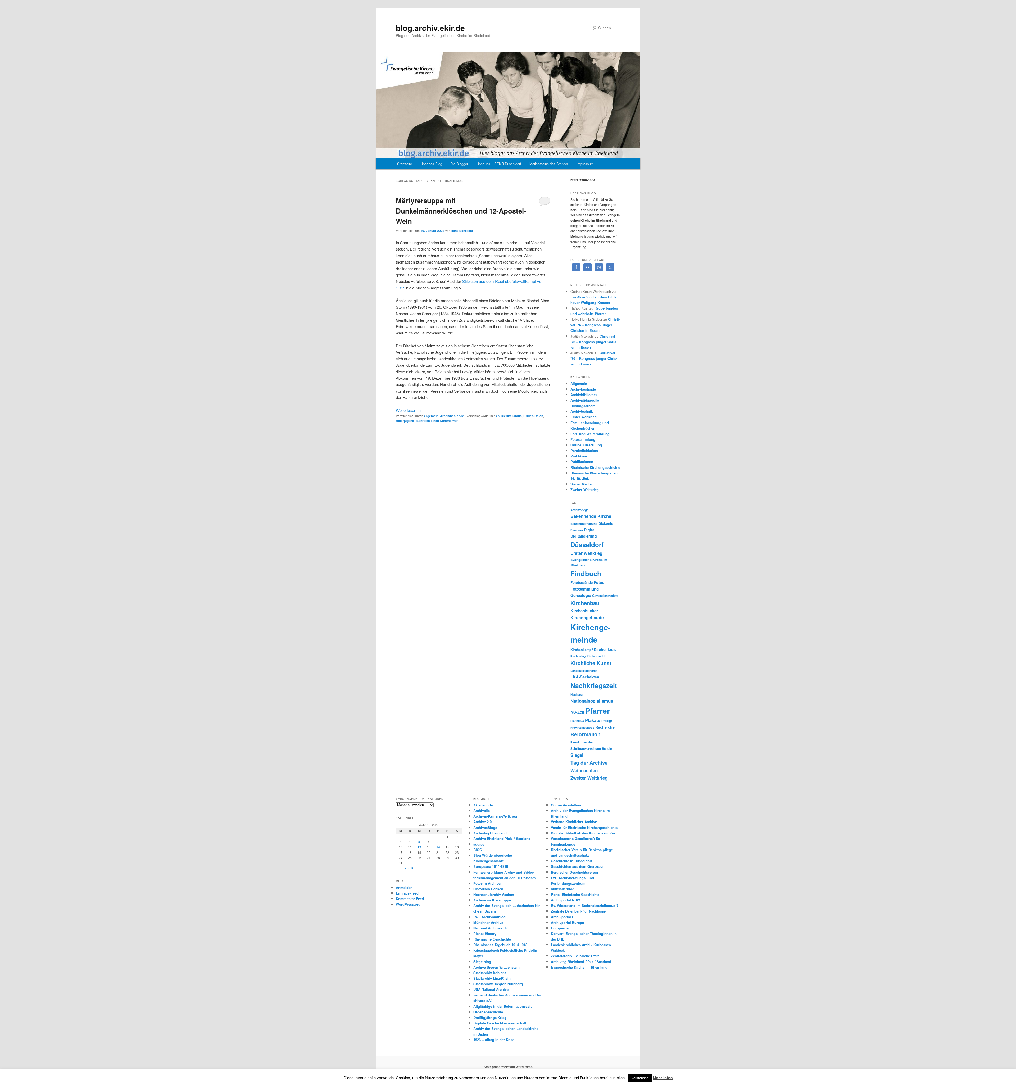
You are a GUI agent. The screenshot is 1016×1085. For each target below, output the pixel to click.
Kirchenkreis (605, 649)
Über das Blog (431, 163)
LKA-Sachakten (584, 677)
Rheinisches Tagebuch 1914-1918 (500, 944)
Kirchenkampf (581, 649)
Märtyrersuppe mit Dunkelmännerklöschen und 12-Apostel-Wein (461, 211)
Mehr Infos (663, 1078)
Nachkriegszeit (593, 685)
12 (419, 847)
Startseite (404, 163)
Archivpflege (579, 510)
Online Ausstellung (586, 444)
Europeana (560, 927)
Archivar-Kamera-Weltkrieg (495, 816)
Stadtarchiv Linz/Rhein (492, 978)
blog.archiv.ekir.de (430, 27)
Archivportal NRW (565, 899)
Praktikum (578, 455)
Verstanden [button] (639, 1077)
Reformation (585, 734)
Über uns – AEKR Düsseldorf (499, 163)
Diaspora (576, 530)
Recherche (605, 727)
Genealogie (580, 595)
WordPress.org (408, 904)
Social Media (581, 484)
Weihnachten (584, 770)
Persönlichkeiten (584, 450)
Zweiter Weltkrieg (584, 489)
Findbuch (585, 573)
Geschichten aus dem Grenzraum (578, 866)
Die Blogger (459, 163)
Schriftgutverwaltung (585, 748)
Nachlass (576, 694)
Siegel (576, 755)
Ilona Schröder (462, 230)
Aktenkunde (483, 804)
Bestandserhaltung (583, 523)
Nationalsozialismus (591, 701)
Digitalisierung (583, 536)
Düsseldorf (587, 544)
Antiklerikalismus (508, 416)
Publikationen (581, 461)
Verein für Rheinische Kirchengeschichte (584, 827)
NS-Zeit (577, 712)
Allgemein (430, 416)
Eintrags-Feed (407, 893)
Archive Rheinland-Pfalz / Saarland (501, 838)
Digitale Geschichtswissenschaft (499, 1022)
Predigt (606, 721)
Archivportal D (562, 916)
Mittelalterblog (562, 888)
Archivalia (481, 810)
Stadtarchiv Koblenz (489, 972)
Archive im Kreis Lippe (492, 899)
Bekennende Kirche (590, 516)
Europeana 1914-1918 (490, 866)
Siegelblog (482, 961)
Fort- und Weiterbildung (590, 433)
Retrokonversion (582, 742)
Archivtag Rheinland (490, 833)
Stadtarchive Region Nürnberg (498, 983)
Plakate (592, 720)
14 (438, 847)
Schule (607, 748)
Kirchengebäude (587, 617)
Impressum (585, 163)
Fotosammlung (582, 439)
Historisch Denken (488, 888)
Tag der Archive (588, 762)
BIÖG (477, 849)
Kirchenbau (584, 603)
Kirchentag (578, 656)
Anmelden (404, 887)
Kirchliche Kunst (590, 663)
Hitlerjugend (405, 420)
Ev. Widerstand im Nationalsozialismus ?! (585, 905)
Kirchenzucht (596, 656)
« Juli (409, 868)
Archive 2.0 (482, 821)
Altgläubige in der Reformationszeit (502, 1006)
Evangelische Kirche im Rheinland (579, 967)
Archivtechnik (581, 411)
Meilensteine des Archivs (548, 163)
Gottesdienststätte (605, 595)
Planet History (484, 933)
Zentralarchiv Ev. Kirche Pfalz (575, 955)
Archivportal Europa (567, 922)
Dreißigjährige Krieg (489, 1017)
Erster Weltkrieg (583, 416)
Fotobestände (581, 582)
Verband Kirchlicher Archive (574, 821)
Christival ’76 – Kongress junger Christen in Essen (595, 325)
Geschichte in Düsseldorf (571, 860)
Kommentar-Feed (410, 898)
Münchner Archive (488, 922)
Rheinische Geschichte (492, 939)
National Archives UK (490, 927)
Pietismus (577, 721)
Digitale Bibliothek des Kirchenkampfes (583, 833)
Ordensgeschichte (488, 1011)
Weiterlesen (408, 410)
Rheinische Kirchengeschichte (595, 467)
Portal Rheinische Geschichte (575, 894)
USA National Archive (491, 989)
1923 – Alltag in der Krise (493, 1039)
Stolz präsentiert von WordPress (508, 1066)
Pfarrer (597, 710)
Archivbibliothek (583, 394)
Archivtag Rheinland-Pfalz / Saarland (581, 961)
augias (478, 844)
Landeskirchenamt (583, 671)
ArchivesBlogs (485, 827)
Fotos (599, 582)
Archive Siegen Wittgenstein (496, 967)
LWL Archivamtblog (489, 916)
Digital (590, 529)
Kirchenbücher (584, 611)
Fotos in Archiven (487, 883)
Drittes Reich (533, 416)
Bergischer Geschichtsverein (574, 872)
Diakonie (605, 523)
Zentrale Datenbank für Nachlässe (578, 911)
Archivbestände (452, 416)
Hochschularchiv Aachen (493, 894)
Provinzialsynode (582, 727)
